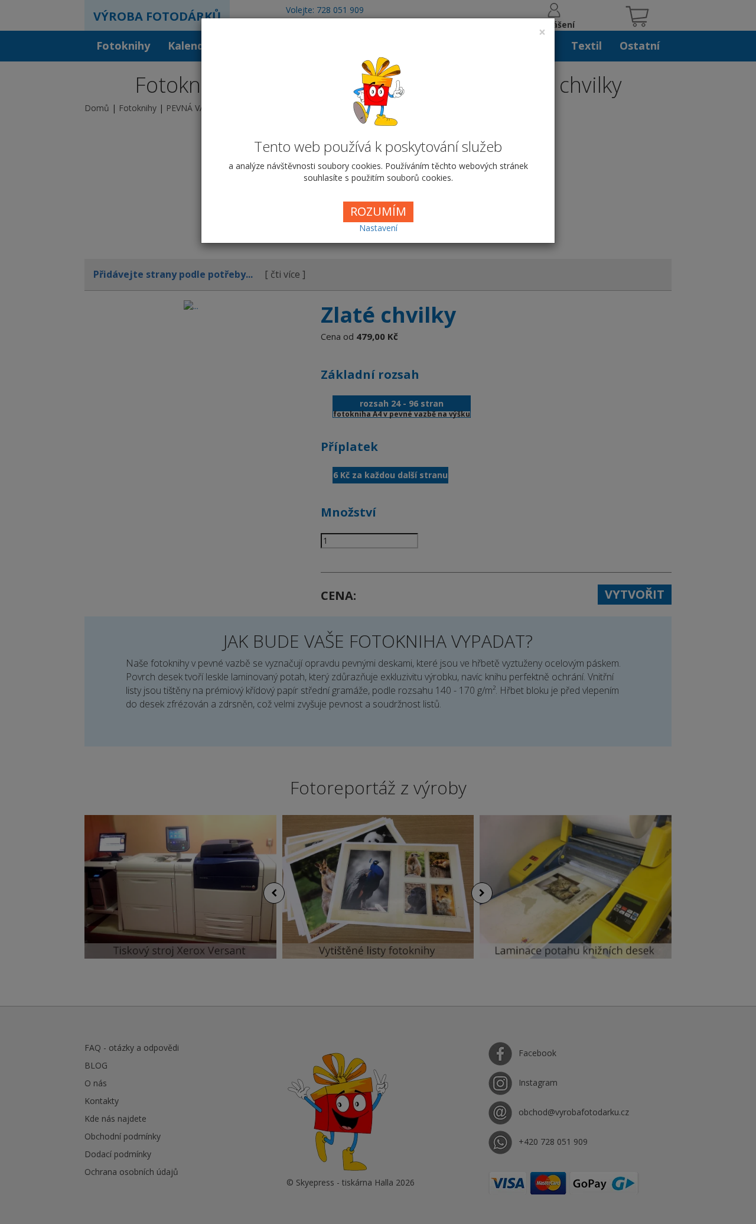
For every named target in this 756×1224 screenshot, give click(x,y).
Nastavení (378, 227)
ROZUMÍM (378, 211)
